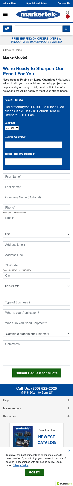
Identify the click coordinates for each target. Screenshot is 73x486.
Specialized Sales (36, 3)
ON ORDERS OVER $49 (36, 40)
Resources (9, 416)
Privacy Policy (20, 465)
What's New (9, 3)
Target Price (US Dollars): (20, 153)
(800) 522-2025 (44, 388)
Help (6, 400)
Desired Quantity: (15, 137)
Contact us (64, 3)
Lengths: (10, 122)
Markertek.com (12, 408)
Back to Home (13, 50)
